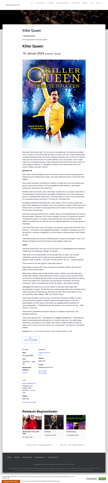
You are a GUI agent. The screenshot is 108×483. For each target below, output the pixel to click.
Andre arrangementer (62, 3)
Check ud (98, 3)
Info (32, 3)
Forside (9, 457)
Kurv (92, 3)
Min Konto (17, 457)
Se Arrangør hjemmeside (43, 372)
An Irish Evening (71, 431)
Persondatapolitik (40, 457)
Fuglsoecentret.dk (53, 457)
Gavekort (85, 3)
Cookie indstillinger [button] (91, 478)
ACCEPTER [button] (102, 478)
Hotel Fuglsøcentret (28, 383)
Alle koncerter (40, 3)
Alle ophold (50, 3)
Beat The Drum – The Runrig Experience (39, 445)
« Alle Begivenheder (28, 36)
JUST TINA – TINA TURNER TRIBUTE (72, 445)
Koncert (25, 372)
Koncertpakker (75, 3)
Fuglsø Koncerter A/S (44, 353)
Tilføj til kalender (30, 340)
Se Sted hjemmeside (29, 402)
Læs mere (57, 481)
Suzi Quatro (47, 431)
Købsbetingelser (27, 457)
